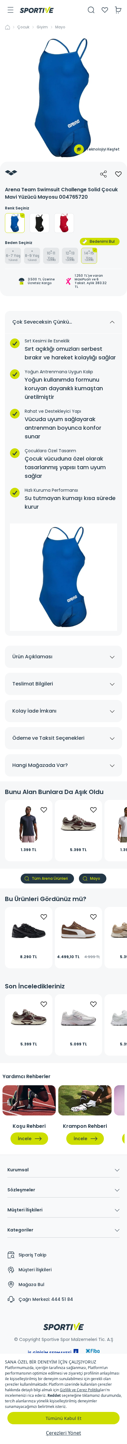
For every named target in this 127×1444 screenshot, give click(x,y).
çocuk (23, 27)
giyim (42, 27)
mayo (60, 27)
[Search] (91, 10)
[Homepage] (37, 10)
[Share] (103, 174)
